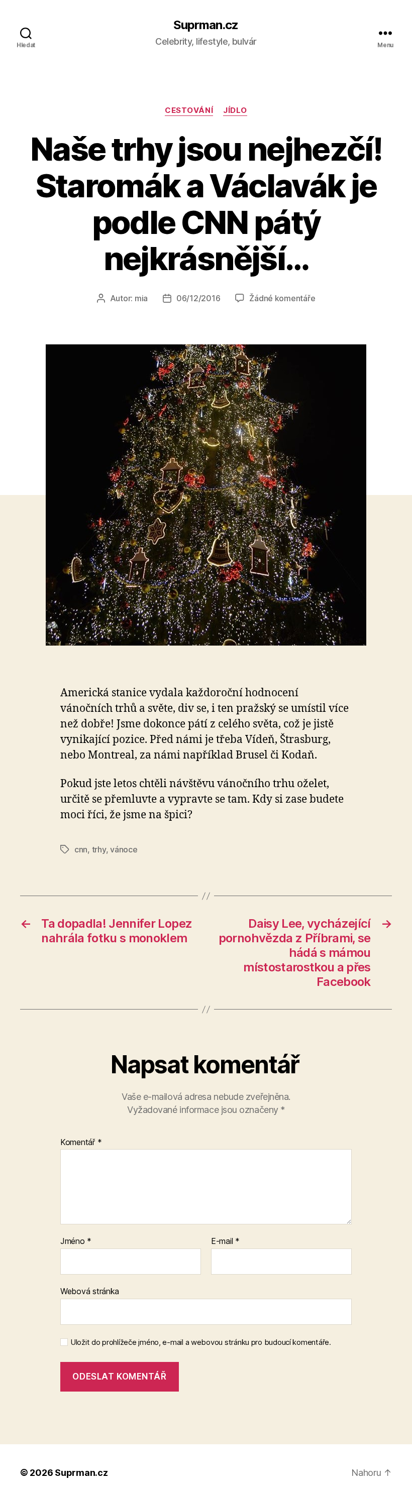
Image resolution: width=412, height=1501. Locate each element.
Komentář (80, 1142)
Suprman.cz (205, 25)
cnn (80, 849)
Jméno (75, 1241)
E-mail (225, 1241)
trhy (99, 849)
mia (141, 298)
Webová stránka (89, 1291)
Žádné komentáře (282, 298)
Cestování (189, 110)
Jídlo (235, 110)
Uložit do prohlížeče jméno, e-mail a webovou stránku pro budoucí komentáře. (200, 1342)
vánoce (123, 849)
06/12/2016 (198, 298)
